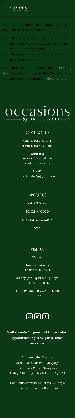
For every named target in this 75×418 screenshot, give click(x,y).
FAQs (37, 228)
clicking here (56, 79)
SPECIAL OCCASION (37, 220)
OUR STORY (37, 203)
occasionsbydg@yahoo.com (37, 176)
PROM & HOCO (37, 211)
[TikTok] (37, 316)
